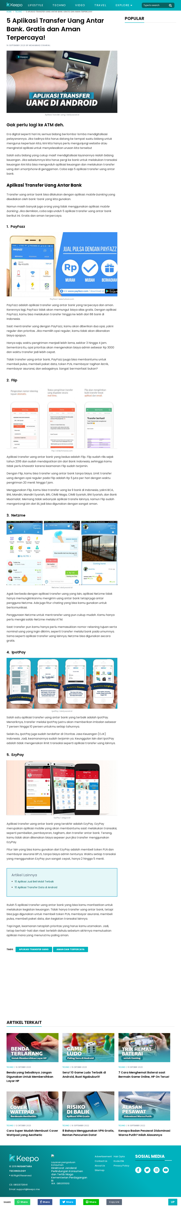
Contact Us (101, 1161)
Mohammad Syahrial (40, 45)
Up (173, 1202)
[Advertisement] (90, 990)
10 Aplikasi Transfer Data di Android (36, 887)
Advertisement (103, 1156)
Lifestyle (35, 5)
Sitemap (99, 1170)
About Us (100, 1165)
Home (9, 11)
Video (80, 5)
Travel (100, 5)
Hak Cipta (119, 1156)
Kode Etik (119, 1161)
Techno (59, 5)
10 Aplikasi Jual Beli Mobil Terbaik (34, 881)
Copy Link (114, 1201)
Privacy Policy (121, 1165)
